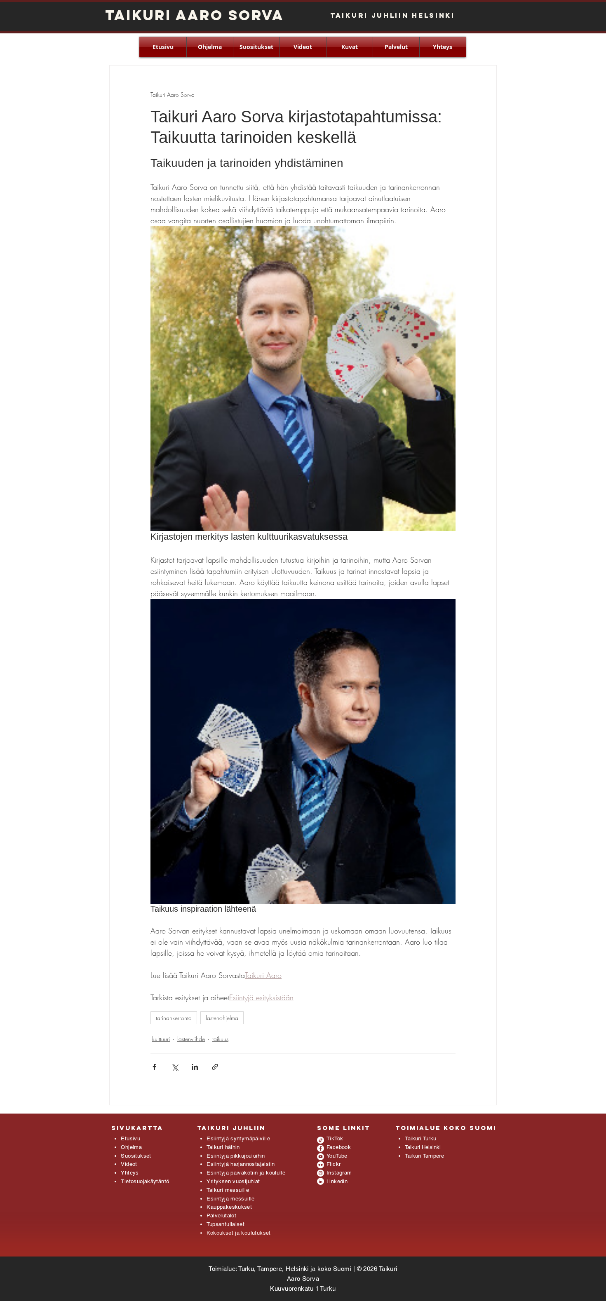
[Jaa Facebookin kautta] (154, 1067)
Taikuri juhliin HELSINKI (392, 15)
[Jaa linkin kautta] (215, 1067)
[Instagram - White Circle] (320, 1173)
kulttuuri (161, 1039)
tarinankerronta (174, 1018)
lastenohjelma (222, 1018)
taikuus (220, 1039)
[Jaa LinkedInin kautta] (195, 1067)
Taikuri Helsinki (423, 1147)
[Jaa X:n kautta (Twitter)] (175, 1067)
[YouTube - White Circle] (320, 1156)
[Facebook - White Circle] (320, 1148)
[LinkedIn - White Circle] (320, 1181)
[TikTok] (320, 1140)
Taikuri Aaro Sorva (194, 15)
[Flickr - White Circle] (320, 1164)
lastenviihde (191, 1039)
